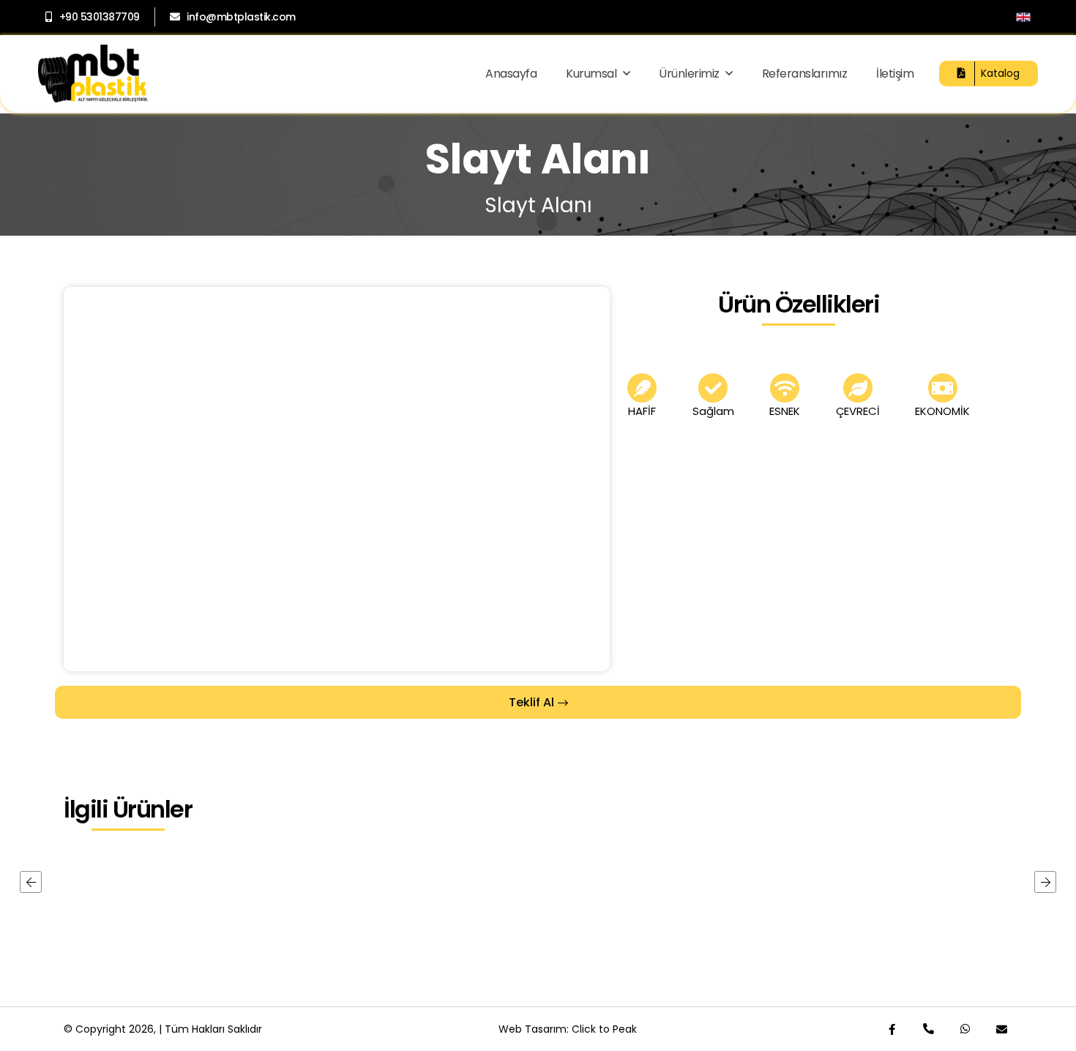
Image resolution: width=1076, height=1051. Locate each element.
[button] (31, 882)
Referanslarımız (805, 73)
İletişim (895, 73)
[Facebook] (892, 1029)
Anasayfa (511, 73)
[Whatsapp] (965, 1029)
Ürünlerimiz (690, 73)
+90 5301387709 (99, 17)
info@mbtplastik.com (241, 17)
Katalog (1000, 73)
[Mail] (1001, 1029)
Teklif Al (531, 702)
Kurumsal (592, 73)
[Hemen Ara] (928, 1029)
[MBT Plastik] (93, 73)
